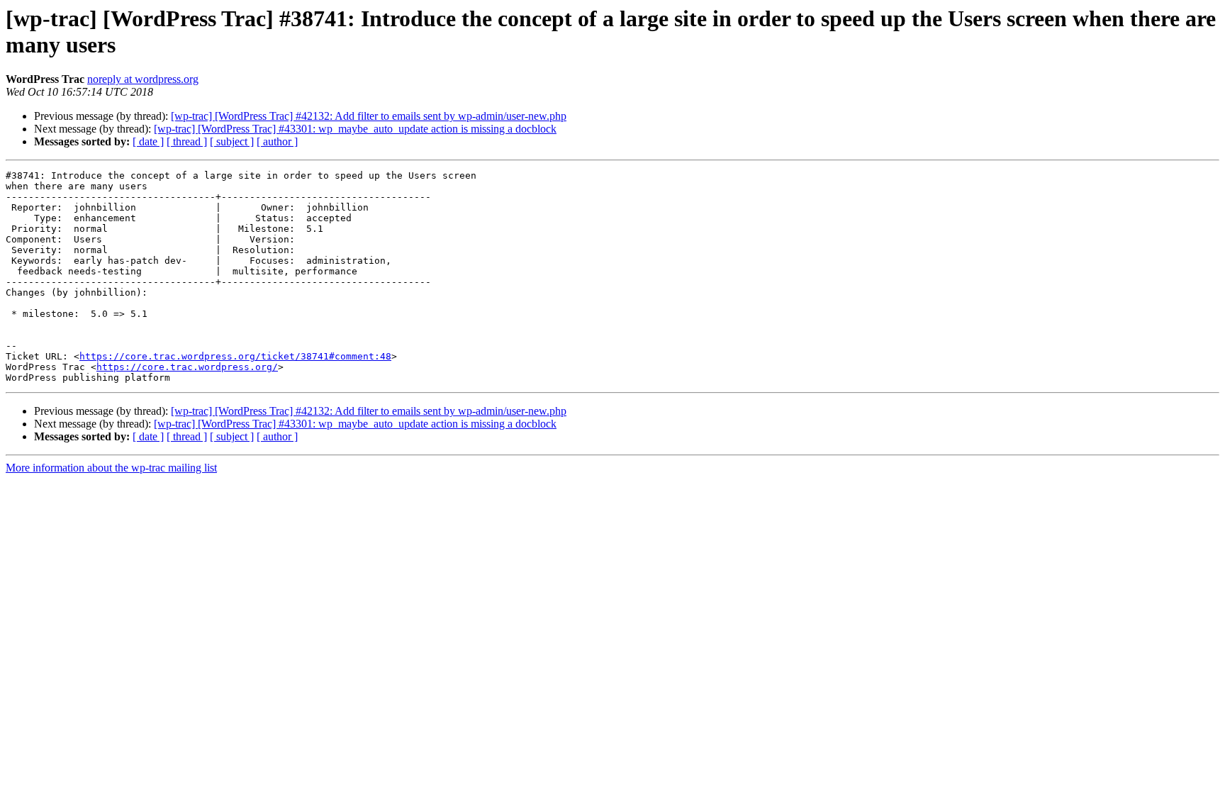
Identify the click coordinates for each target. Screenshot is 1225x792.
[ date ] (148, 141)
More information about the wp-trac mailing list (111, 468)
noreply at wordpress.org (142, 79)
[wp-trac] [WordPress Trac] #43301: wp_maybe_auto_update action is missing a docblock (355, 129)
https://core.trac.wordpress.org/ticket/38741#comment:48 (235, 356)
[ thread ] (187, 141)
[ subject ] (232, 141)
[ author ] (277, 141)
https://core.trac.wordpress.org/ (187, 367)
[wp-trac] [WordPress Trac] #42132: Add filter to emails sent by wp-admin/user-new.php (368, 116)
